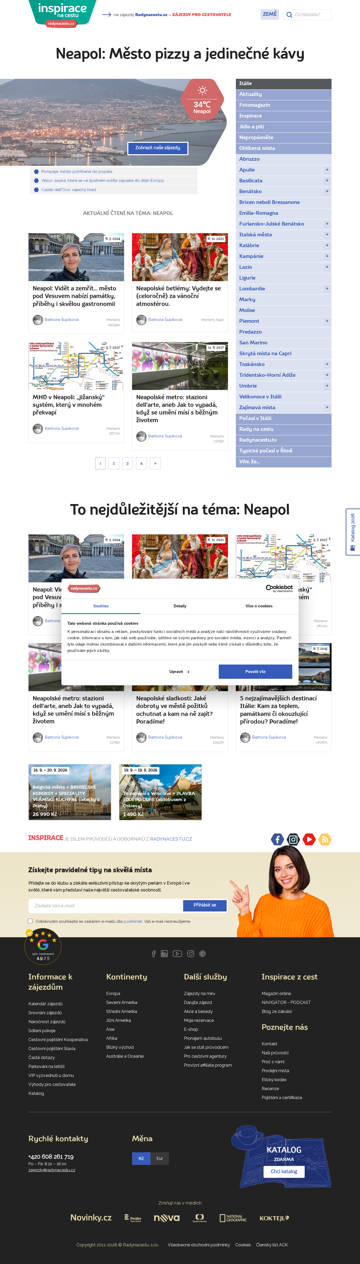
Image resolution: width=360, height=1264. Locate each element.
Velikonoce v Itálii (260, 397)
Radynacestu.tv (258, 440)
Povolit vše (255, 671)
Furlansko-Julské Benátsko (271, 224)
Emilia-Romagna (258, 213)
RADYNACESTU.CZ (171, 839)
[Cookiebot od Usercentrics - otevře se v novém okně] (270, 589)
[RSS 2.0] (325, 839)
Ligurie (247, 278)
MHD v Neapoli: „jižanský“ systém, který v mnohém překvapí (69, 405)
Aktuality (250, 94)
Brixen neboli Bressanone (269, 202)
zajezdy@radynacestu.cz (51, 1170)
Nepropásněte (256, 137)
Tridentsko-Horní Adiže (267, 375)
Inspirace (250, 116)
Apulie (247, 170)
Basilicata (250, 181)
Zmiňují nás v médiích (180, 1203)
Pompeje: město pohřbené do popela (76, 171)
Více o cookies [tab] (259, 606)
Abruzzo (249, 159)
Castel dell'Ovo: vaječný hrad (68, 189)
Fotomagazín (254, 105)
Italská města (255, 235)
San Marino (253, 343)
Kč (141, 1158)
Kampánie (251, 256)
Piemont (249, 321)
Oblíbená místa (257, 148)
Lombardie (252, 289)
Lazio (245, 267)
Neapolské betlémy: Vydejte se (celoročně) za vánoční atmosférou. (178, 296)
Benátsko (250, 191)
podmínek (133, 921)
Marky (247, 299)
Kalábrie (249, 245)
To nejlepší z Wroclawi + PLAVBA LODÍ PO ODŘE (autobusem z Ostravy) (159, 800)
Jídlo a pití (251, 127)
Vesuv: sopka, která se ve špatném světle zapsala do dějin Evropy (102, 180)
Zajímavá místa (257, 408)
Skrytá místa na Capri (265, 354)
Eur (160, 1158)
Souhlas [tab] (101, 606)
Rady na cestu (256, 429)
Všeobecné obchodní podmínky (199, 1244)
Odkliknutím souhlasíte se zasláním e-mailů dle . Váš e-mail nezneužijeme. (113, 921)
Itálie (245, 83)
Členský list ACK (272, 1244)
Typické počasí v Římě (266, 451)
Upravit (176, 671)
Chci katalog (284, 1171)
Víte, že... (249, 462)
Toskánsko (252, 364)
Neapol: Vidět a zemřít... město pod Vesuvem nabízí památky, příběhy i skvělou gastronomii (74, 296)
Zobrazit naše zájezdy (157, 148)
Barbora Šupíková (61, 319)
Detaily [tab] (180, 606)
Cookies (243, 1244)
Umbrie (248, 386)
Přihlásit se (205, 905)
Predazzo (250, 332)
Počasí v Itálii (255, 418)
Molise (247, 310)
